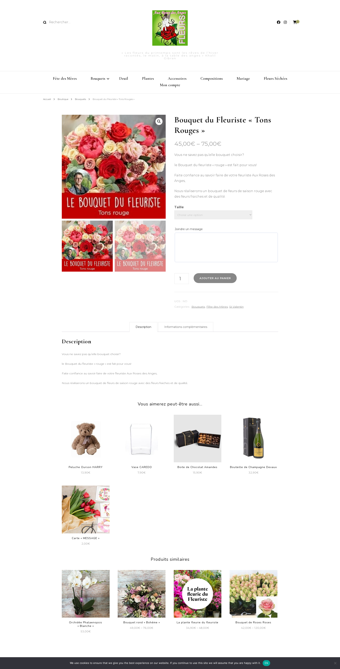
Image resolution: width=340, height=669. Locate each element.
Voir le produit (85, 507)
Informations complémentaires (185, 327)
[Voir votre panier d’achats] (295, 22)
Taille (179, 207)
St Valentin (236, 306)
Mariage (243, 78)
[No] (335, 663)
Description (143, 327)
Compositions (211, 78)
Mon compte (170, 85)
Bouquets (98, 78)
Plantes (148, 78)
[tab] (143, 327)
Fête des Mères (65, 78)
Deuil (123, 78)
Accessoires (177, 78)
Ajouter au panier (86, 434)
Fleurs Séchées (275, 78)
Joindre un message (189, 229)
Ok (266, 662)
